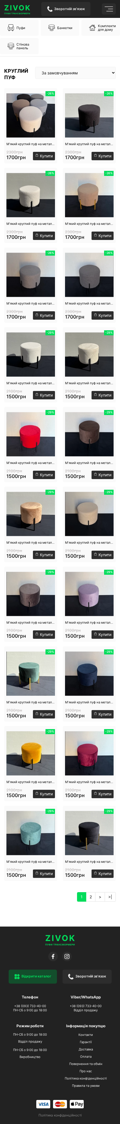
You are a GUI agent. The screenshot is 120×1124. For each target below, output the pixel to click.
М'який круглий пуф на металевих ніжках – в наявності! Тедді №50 (89, 144)
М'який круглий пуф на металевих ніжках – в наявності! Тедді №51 (30, 224)
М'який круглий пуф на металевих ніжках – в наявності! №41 (30, 862)
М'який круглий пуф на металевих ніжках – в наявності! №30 (89, 623)
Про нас (86, 1071)
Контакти (85, 1035)
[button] (19, 28)
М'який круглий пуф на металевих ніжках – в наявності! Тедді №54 (89, 303)
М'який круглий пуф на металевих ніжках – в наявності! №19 (89, 463)
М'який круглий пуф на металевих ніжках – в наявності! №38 (89, 702)
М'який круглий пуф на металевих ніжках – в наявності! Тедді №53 (30, 303)
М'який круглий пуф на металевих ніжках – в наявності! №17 (30, 463)
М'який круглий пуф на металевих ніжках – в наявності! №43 (89, 862)
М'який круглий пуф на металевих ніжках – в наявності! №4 (89, 782)
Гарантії (86, 1042)
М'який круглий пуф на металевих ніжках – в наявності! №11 (89, 383)
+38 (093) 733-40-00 (30, 1006)
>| (110, 896)
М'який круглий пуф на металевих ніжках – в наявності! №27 (30, 623)
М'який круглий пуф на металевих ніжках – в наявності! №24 (89, 543)
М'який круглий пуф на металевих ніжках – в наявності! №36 (30, 702)
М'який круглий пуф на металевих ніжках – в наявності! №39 (30, 782)
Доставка (86, 1049)
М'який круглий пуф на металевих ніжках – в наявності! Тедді (30, 144)
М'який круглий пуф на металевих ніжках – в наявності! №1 (30, 383)
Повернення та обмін (85, 1064)
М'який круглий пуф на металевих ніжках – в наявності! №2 (30, 543)
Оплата (86, 1057)
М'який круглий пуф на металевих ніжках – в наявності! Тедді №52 (89, 224)
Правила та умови (86, 1086)
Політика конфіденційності (86, 1078)
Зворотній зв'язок (69, 9)
